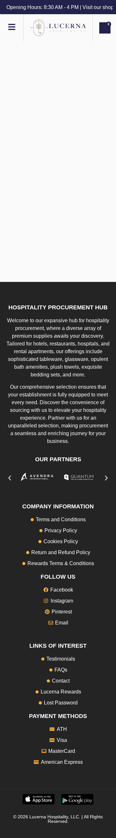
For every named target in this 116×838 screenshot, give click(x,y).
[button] (9, 478)
